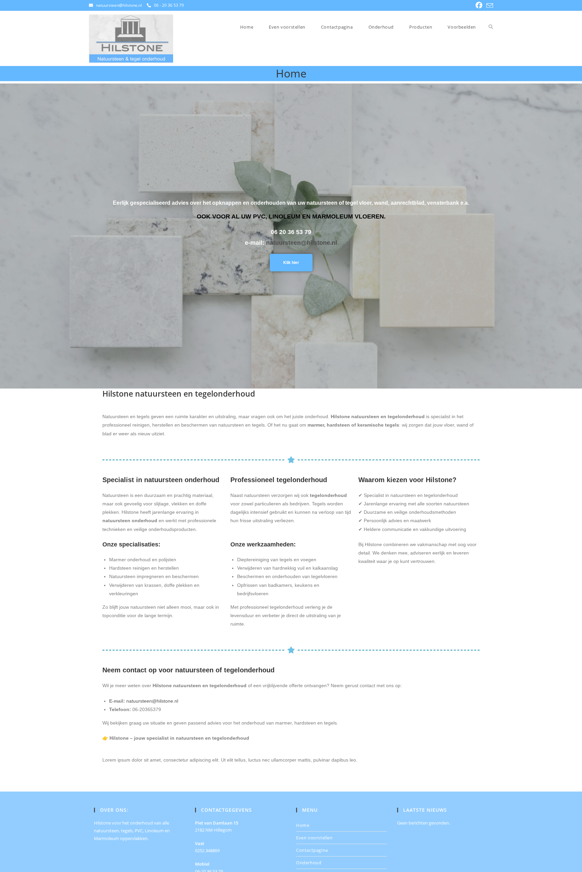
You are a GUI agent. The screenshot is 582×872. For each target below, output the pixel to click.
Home (302, 825)
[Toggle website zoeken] (491, 26)
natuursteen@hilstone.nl (119, 5)
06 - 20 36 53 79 (169, 5)
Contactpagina (312, 850)
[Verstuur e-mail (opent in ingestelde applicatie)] (488, 5)
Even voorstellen (314, 838)
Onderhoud (308, 863)
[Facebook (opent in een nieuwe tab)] (479, 5)
